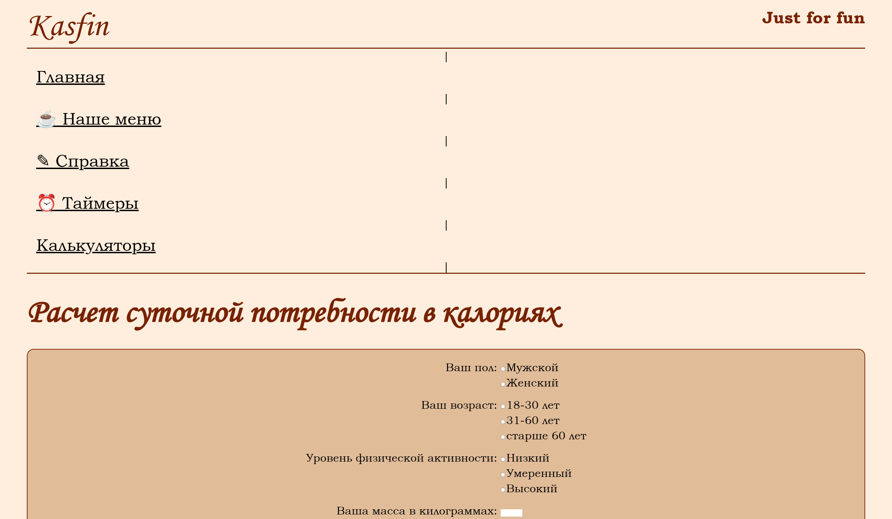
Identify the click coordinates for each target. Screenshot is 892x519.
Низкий (527, 457)
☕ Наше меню (98, 119)
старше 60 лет (546, 435)
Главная (70, 76)
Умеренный (539, 472)
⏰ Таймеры (87, 203)
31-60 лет (533, 419)
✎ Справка (82, 161)
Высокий (532, 488)
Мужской (532, 367)
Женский (532, 382)
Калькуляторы (96, 245)
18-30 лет (533, 404)
